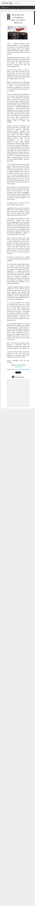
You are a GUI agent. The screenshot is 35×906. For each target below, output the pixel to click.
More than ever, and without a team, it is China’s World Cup (18, 18)
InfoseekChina (18, 367)
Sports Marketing (24, 369)
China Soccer (15, 369)
